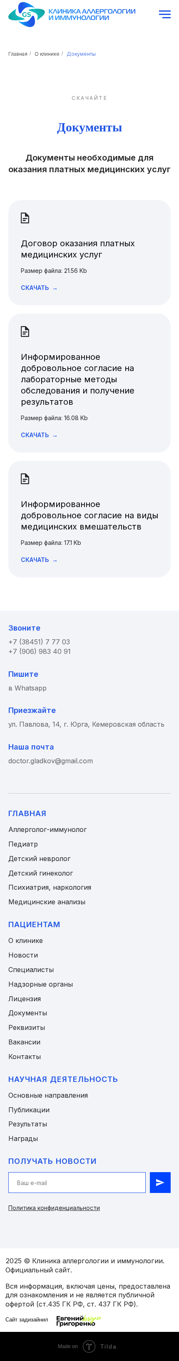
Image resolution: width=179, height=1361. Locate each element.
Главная (17, 54)
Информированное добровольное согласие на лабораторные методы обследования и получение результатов (77, 379)
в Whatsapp (27, 688)
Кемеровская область (128, 724)
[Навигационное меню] (165, 14)
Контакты (24, 1056)
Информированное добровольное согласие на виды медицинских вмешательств (89, 515)
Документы (81, 54)
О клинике (47, 54)
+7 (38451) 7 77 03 (39, 642)
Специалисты (31, 969)
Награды (23, 1138)
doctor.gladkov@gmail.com (50, 761)
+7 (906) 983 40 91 (39, 651)
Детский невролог (39, 858)
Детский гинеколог (40, 873)
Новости (23, 955)
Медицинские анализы (46, 902)
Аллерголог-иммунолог (47, 829)
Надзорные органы (40, 984)
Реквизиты (26, 1027)
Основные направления (48, 1095)
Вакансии (24, 1042)
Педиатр (23, 844)
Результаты (27, 1124)
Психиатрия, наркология (49, 887)
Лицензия (24, 999)
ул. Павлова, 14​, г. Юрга (48, 724)
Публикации (29, 1110)
